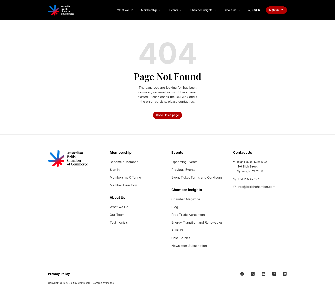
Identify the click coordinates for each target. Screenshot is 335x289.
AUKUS (177, 230)
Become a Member (124, 162)
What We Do (125, 10)
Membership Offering (125, 177)
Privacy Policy (59, 274)
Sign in (115, 170)
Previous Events (183, 170)
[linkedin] (263, 274)
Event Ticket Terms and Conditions (197, 177)
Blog (174, 207)
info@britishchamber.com (256, 187)
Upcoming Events (184, 162)
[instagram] (274, 274)
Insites (110, 282)
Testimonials (119, 222)
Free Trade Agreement (188, 215)
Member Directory (123, 185)
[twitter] (253, 274)
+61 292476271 (249, 179)
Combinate (84, 282)
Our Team (117, 215)
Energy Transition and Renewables (197, 222)
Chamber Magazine (185, 199)
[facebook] (242, 274)
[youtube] (285, 274)
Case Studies (180, 238)
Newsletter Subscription (189, 246)
